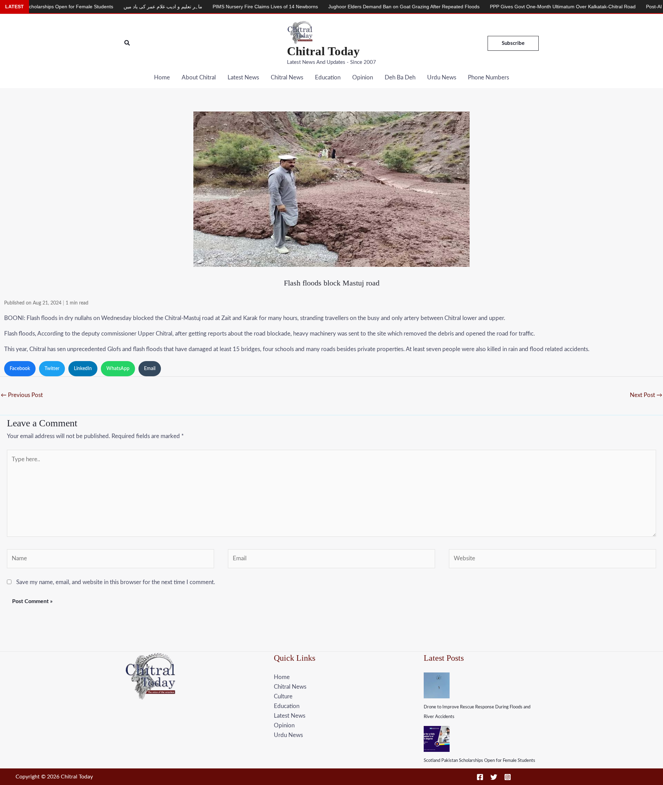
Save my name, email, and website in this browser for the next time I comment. (115, 582)
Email (149, 368)
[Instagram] (507, 777)
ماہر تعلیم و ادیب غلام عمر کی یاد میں (126, 6)
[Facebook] (480, 777)
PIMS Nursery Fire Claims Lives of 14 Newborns (228, 6)
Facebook (20, 368)
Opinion (362, 77)
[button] (127, 43)
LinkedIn (83, 368)
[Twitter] (493, 777)
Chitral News (287, 77)
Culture (283, 696)
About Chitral (199, 77)
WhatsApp (117, 368)
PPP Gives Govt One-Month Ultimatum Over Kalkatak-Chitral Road (526, 6)
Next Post (646, 395)
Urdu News (441, 77)
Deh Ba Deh (400, 77)
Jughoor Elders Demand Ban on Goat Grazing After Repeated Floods (367, 6)
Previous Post (22, 395)
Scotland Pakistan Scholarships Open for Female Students (479, 760)
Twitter (52, 368)
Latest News (243, 77)
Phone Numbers (488, 77)
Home (162, 77)
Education (327, 77)
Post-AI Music (624, 6)
